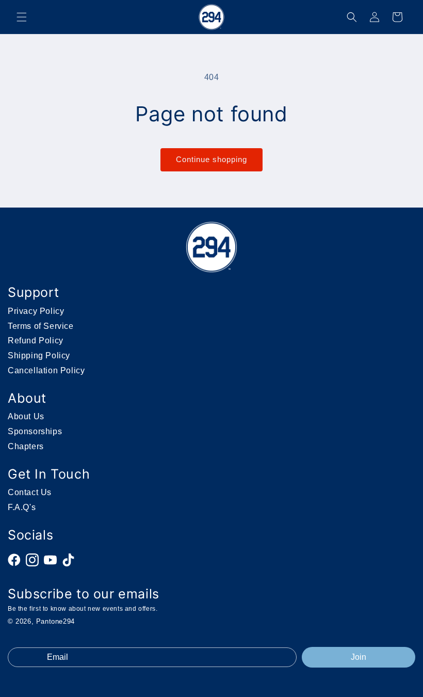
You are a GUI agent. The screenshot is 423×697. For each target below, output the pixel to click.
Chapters (26, 446)
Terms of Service (41, 326)
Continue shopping (211, 159)
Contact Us (30, 492)
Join (358, 657)
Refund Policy (35, 340)
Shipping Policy (39, 355)
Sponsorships (35, 431)
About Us (26, 416)
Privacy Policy (36, 311)
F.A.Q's (22, 507)
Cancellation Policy (46, 370)
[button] (21, 17)
